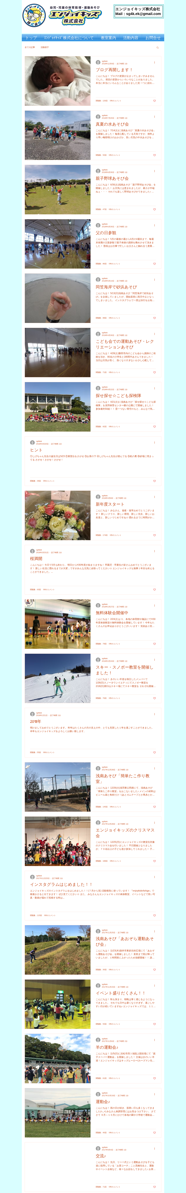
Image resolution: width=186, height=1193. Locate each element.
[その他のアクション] (155, 62)
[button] (157, 47)
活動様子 (45, 47)
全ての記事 (30, 47)
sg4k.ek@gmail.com (143, 14)
